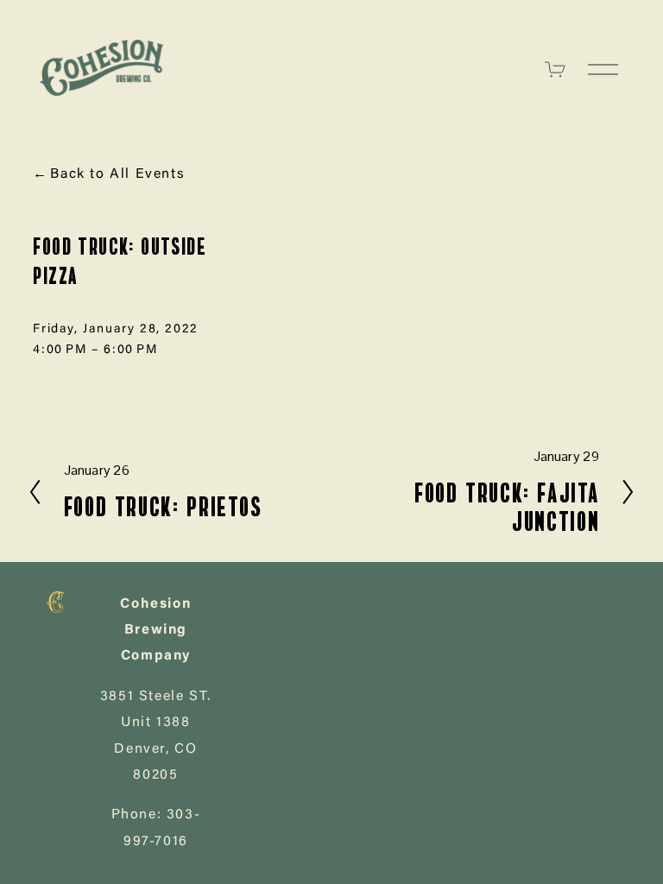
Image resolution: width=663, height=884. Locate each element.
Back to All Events (117, 174)
